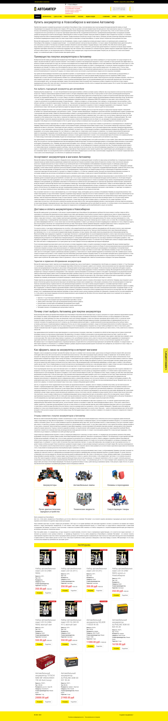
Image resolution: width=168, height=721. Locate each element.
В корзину (39, 593)
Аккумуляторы (47, 16)
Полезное (80, 16)
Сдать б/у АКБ (58, 16)
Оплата (114, 16)
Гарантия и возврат (69, 16)
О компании (106, 16)
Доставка (122, 16)
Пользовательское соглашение (92, 717)
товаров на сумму (126, 1)
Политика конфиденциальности (76, 717)
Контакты (130, 16)
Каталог (37, 16)
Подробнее (48, 593)
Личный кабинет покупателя (42, 1)
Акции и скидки (90, 16)
